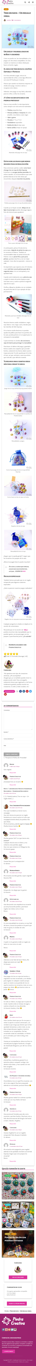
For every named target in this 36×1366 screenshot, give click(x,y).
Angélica (13, 1109)
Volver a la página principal (17, 1303)
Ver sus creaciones (18, 1277)
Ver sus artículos (9, 691)
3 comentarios (17, 1195)
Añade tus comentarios (20, 1224)
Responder (13, 772)
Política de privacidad (13, 1362)
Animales (8, 1175)
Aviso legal (29, 1360)
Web (5, 745)
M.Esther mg (14, 899)
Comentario (7, 710)
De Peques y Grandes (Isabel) (20, 1076)
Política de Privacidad (19, 758)
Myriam (12, 1144)
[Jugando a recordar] (18, 1185)
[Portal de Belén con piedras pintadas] (18, 1243)
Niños (6, 9)
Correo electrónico (9, 738)
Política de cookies (23, 1362)
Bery (11, 1015)
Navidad (8, 1234)
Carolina (8, 20)
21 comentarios (17, 20)
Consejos (8, 1204)
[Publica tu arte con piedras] (18, 1214)
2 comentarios (17, 1253)
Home (6, 1311)
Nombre (6, 732)
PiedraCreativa (15, 647)
